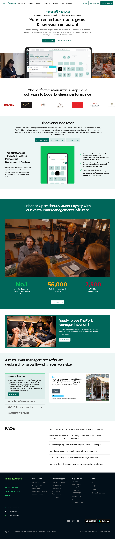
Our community (57, 140)
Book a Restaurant (98, 493)
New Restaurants (58, 482)
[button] (48, 41)
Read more (13, 394)
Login (85, 3)
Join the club (57, 302)
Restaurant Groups (59, 497)
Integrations (76, 496)
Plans (62, 3)
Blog (93, 482)
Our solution (22, 3)
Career (94, 489)
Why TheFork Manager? (50, 3)
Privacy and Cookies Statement (34, 531)
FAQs (94, 486)
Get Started (94, 3)
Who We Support (34, 3)
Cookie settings (51, 531)
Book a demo (107, 3)
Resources (69, 3)
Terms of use (19, 531)
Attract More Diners (39, 482)
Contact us (64, 339)
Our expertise (73, 140)
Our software (42, 140)
